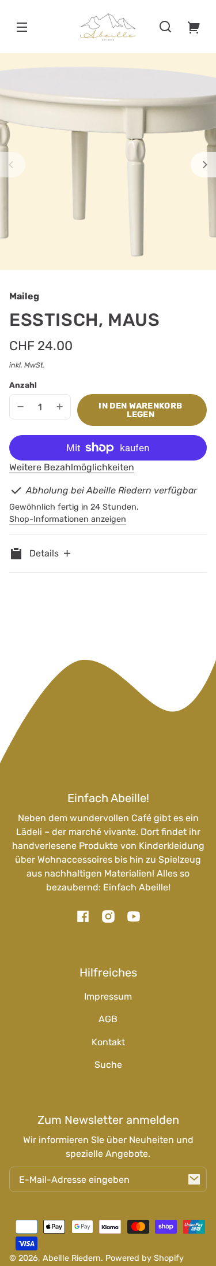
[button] (165, 26)
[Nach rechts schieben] (203, 164)
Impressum (108, 996)
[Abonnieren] (194, 1179)
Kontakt (108, 1042)
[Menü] (22, 26)
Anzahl (23, 384)
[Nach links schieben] (12, 164)
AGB (108, 1018)
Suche (108, 1064)
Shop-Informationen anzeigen (67, 519)
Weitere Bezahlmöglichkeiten (71, 467)
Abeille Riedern (72, 1258)
